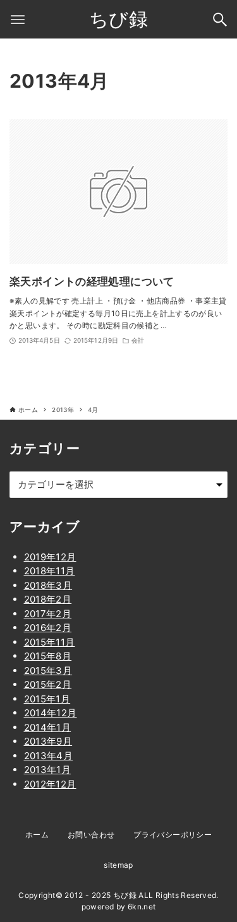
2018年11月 (49, 571)
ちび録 (118, 19)
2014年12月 (50, 713)
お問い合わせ (91, 834)
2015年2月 (48, 684)
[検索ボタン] (220, 19)
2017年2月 (48, 614)
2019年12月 (50, 557)
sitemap (118, 865)
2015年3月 (48, 671)
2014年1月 (47, 727)
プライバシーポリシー (172, 834)
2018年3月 (48, 585)
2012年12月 (50, 784)
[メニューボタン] (17, 19)
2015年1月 (47, 699)
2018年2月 (48, 599)
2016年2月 (48, 628)
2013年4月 (48, 756)
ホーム (37, 834)
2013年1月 (47, 770)
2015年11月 (49, 642)
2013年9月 (48, 741)
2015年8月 (48, 656)
